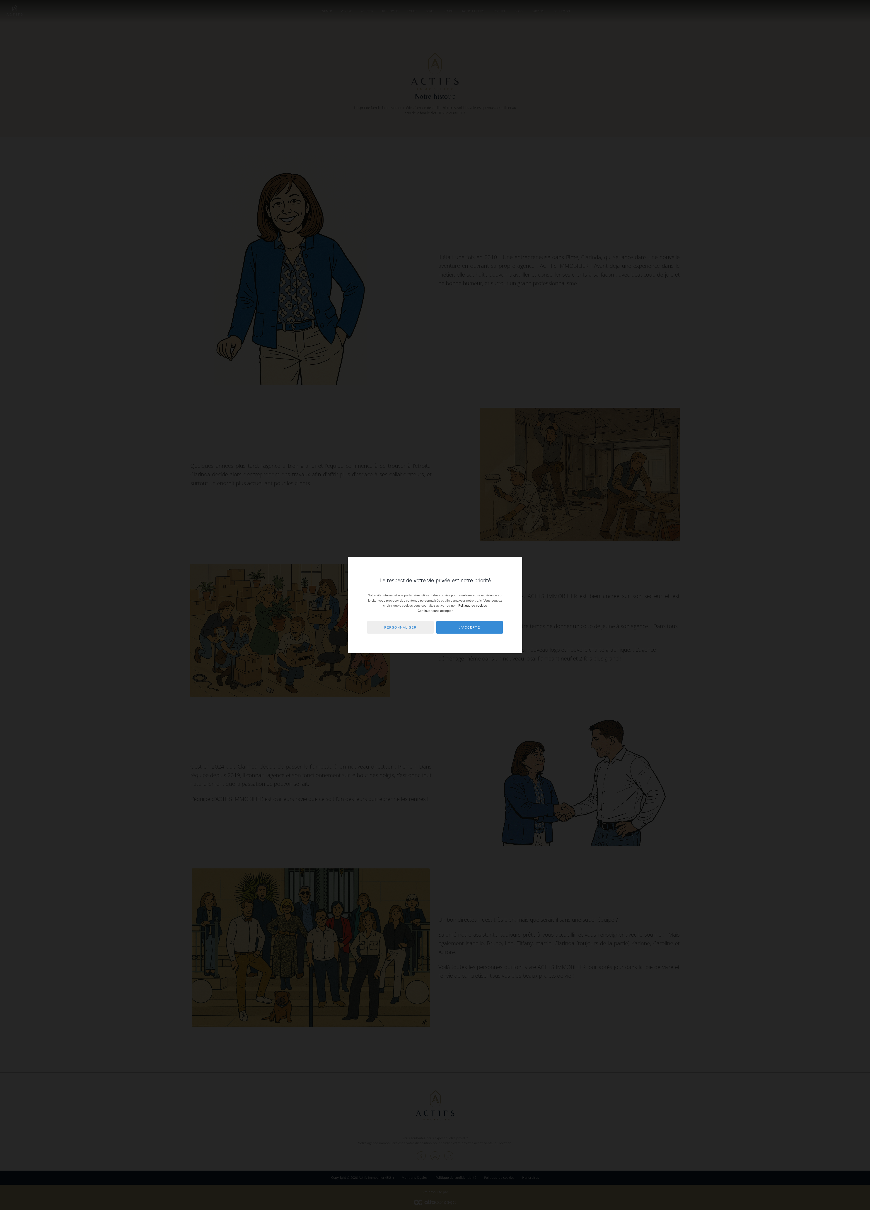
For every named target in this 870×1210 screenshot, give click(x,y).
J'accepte (469, 627)
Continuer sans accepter (435, 610)
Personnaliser (400, 627)
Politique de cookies (472, 605)
